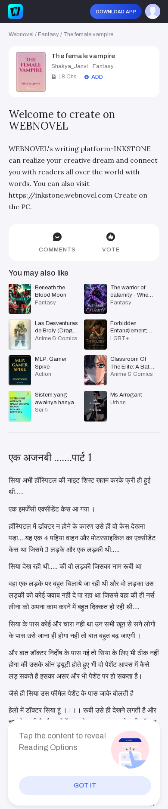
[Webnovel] (15, 11)
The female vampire (88, 34)
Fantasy (48, 34)
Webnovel (21, 34)
